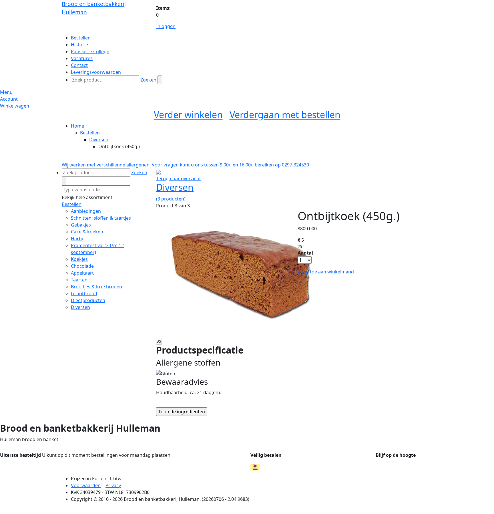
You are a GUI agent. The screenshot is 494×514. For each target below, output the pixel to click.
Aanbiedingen (86, 211)
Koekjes (79, 259)
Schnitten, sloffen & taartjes (101, 218)
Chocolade (82, 266)
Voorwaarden (86, 485)
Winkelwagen (14, 106)
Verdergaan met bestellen (285, 114)
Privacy (113, 485)
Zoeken (148, 80)
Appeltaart (82, 273)
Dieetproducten (88, 300)
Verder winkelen (188, 114)
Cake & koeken (87, 232)
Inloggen (166, 26)
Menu (6, 92)
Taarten (79, 280)
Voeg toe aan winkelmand (326, 272)
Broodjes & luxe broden (96, 286)
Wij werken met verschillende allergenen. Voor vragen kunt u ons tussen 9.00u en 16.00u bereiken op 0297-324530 (185, 165)
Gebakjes (81, 225)
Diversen (98, 139)
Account (9, 99)
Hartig (78, 238)
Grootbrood (84, 293)
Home (77, 126)
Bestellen (90, 133)
